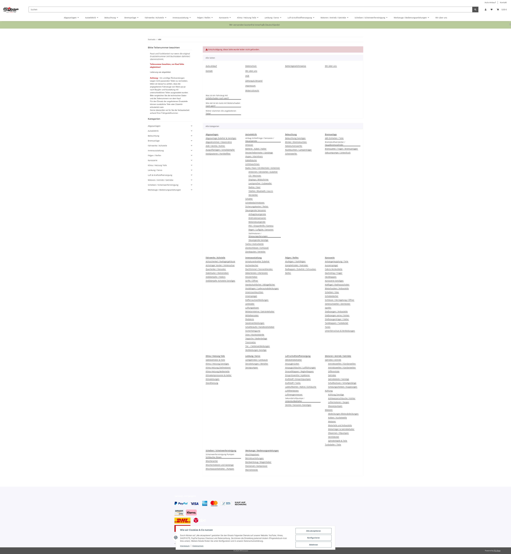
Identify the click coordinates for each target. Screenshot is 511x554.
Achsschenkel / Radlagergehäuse (220, 261)
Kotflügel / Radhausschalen (337, 284)
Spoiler (328, 307)
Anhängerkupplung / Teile (336, 261)
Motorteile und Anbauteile (340, 425)
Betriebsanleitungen (254, 458)
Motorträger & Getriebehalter (341, 429)
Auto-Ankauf (490, 2)
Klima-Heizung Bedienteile (217, 371)
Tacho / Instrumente (254, 244)
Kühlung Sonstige (336, 394)
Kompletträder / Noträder (296, 265)
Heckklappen (330, 277)
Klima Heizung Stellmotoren (218, 367)
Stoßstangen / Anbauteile (336, 311)
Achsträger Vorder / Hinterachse (220, 265)
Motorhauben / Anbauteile (337, 288)
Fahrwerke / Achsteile (157, 145)
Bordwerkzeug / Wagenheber (258, 462)
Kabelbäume (251, 160)
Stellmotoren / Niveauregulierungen (258, 234)
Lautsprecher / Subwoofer (260, 183)
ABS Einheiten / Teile (334, 138)
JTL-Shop (497, 550)
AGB (247, 75)
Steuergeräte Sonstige (258, 240)
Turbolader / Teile (333, 444)
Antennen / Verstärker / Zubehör (263, 172)
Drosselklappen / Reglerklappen (299, 371)
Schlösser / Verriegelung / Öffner (339, 300)
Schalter (249, 198)
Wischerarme (212, 461)
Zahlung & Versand (253, 80)
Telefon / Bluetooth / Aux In (261, 191)
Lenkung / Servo (155, 170)
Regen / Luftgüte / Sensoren (261, 229)
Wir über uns (441, 17)
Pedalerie (249, 319)
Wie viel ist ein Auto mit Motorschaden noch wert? (223, 104)
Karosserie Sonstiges (334, 280)
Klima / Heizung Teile (157, 165)
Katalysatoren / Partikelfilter (218, 153)
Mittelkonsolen (252, 315)
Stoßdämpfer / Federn (215, 277)
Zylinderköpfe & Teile (337, 440)
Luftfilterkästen (292, 390)
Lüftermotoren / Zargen (338, 402)
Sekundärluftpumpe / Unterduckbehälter (294, 399)
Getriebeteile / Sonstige (338, 379)
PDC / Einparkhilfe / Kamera (261, 225)
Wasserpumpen (335, 406)
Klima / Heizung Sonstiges (217, 363)
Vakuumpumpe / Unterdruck (337, 152)
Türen (327, 327)
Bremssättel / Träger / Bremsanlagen (341, 148)
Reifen (288, 273)
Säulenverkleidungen (254, 323)
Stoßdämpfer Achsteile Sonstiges (220, 280)
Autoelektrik (153, 131)
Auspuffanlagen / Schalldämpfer (220, 149)
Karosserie (152, 160)
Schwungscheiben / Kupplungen (342, 386)
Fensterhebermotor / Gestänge (259, 152)
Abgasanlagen (154, 126)
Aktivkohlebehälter (293, 360)
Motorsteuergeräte (257, 222)
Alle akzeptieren (313, 531)
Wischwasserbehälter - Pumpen (220, 468)
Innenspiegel (251, 296)
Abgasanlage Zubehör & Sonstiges (221, 138)
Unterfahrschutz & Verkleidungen (340, 330)
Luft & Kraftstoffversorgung (160, 175)
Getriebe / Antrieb (333, 360)
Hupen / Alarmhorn (254, 156)
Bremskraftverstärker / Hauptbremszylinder (335, 143)
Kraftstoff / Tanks (292, 383)
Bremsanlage (154, 140)
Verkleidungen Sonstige (255, 350)
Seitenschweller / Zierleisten (337, 303)
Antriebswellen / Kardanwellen (342, 363)
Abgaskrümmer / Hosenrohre (219, 142)
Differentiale (333, 371)
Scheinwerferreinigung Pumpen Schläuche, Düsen (220, 455)
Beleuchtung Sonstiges (295, 138)
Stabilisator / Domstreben (217, 273)
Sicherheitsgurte (252, 330)
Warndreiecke (251, 469)
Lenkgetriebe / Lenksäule (256, 360)
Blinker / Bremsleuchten (296, 142)
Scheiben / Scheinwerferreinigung (163, 185)
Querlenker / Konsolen (216, 269)
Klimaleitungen (212, 379)
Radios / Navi (254, 187)
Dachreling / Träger (333, 273)
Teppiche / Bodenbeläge (256, 338)
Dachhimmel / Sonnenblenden (259, 269)
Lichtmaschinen (252, 164)
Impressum (185, 546)
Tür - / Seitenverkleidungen (257, 346)
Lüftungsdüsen (252, 307)
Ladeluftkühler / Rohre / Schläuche (300, 386)
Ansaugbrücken (292, 363)
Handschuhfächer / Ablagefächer (260, 284)
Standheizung (212, 383)
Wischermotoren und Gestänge (220, 465)
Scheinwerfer (291, 153)
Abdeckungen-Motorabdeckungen (343, 413)
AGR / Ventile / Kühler (215, 146)
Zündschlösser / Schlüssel (257, 247)
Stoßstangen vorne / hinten (337, 315)
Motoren (329, 410)
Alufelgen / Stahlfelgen (295, 261)
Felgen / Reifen (154, 155)
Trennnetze (250, 342)
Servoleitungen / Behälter (256, 363)
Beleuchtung (153, 136)
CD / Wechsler (255, 175)
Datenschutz (197, 546)
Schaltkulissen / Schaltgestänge (342, 383)
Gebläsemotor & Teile (215, 360)
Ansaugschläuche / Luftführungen (300, 367)
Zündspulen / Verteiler (255, 251)
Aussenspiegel (331, 265)
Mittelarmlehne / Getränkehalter (259, 311)
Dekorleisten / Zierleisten (256, 273)
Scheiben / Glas (332, 292)
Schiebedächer (331, 296)
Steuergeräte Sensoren (255, 210)
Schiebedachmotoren (254, 202)
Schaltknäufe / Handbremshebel (259, 327)
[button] (486, 9)
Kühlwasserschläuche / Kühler (341, 398)
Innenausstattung (156, 150)
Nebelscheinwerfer (293, 146)
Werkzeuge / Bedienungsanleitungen (164, 190)
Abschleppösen (252, 454)
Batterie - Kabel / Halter (255, 148)
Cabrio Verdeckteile (333, 269)
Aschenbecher (251, 265)
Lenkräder (249, 303)
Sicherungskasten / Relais (256, 206)
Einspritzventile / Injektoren (297, 375)
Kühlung (329, 390)
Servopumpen (251, 367)
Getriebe (332, 375)
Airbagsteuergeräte (257, 214)
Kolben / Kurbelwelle (337, 417)
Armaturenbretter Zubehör (257, 261)
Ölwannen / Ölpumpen (338, 433)
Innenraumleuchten (254, 292)
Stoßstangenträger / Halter (337, 319)
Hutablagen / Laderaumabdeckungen (262, 288)
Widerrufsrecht (252, 90)
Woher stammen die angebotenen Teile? (221, 112)
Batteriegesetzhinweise (295, 66)
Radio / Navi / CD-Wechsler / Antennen (262, 168)
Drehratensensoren (257, 218)
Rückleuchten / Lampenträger (298, 149)
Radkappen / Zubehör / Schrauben (300, 269)
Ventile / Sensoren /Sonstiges (298, 405)
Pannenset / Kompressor (256, 466)
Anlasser (249, 145)
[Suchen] (475, 9)
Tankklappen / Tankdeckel (336, 323)
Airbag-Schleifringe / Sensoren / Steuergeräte (259, 139)
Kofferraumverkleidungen (256, 300)
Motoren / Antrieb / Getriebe (160, 180)
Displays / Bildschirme (258, 179)
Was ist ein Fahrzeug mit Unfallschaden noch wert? (217, 96)
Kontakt (503, 2)
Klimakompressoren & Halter (218, 375)
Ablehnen (313, 545)
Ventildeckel (333, 437)
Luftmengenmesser (293, 394)
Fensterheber (251, 277)
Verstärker (253, 195)
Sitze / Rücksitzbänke (254, 334)
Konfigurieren (313, 538)
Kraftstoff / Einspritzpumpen (298, 379)
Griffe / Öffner (251, 280)
